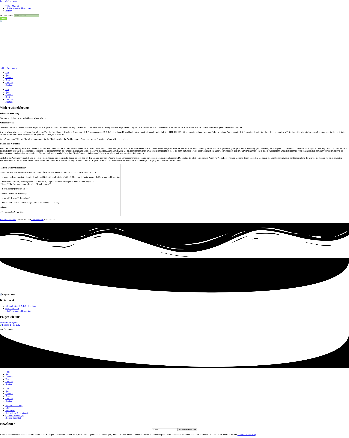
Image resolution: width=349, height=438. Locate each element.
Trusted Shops (37, 219)
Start (7, 72)
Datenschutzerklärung (246, 434)
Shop (7, 75)
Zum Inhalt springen (8, 1)
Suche (3, 18)
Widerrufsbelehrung (8, 219)
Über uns (9, 77)
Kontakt (8, 85)
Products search (7, 15)
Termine (9, 82)
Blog (7, 80)
